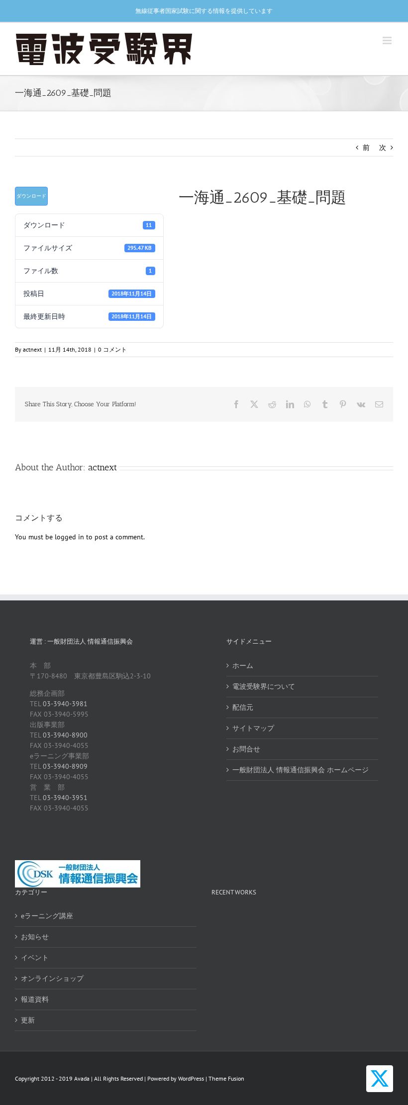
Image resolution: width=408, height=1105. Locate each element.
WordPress (191, 1078)
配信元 (242, 707)
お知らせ (35, 936)
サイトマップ (253, 728)
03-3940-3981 (65, 703)
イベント (35, 957)
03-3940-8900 (65, 735)
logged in (69, 536)
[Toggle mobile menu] (388, 40)
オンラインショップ (52, 978)
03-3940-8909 (65, 766)
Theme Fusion (226, 1078)
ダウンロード (31, 196)
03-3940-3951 (65, 797)
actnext (32, 349)
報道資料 (35, 999)
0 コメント (112, 349)
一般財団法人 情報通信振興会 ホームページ (300, 769)
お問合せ (246, 748)
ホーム (242, 665)
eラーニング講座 (47, 915)
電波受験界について (263, 686)
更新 (28, 1020)
